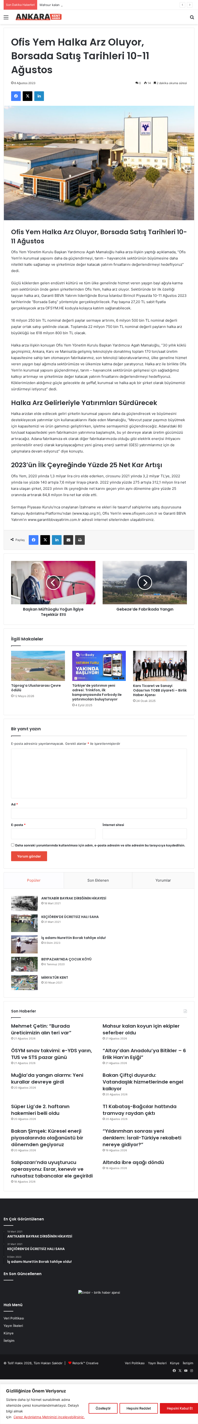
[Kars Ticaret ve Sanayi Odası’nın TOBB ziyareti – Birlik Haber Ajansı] (160, 666)
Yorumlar (163, 880)
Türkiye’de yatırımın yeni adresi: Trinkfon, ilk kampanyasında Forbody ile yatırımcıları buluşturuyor (97, 692)
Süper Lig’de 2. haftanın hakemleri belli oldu (40, 1110)
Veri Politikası (14, 1318)
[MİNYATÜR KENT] (24, 982)
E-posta (18, 825)
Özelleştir (103, 1408)
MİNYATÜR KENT (54, 977)
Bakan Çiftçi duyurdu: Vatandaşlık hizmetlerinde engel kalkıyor (143, 1082)
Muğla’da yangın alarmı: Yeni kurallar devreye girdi (47, 1078)
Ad (14, 804)
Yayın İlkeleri (13, 1326)
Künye (9, 1333)
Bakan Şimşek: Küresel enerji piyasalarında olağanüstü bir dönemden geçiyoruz (47, 1138)
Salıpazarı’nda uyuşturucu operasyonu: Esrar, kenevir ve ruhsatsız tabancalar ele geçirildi (52, 1169)
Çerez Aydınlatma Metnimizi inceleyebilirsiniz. (49, 1417)
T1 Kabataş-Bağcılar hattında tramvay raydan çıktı (140, 1110)
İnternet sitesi (113, 825)
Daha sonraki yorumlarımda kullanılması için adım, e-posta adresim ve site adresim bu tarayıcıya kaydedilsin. (100, 845)
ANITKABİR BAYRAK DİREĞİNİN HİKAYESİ (73, 898)
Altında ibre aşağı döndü (133, 1162)
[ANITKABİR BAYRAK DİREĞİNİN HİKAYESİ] (24, 903)
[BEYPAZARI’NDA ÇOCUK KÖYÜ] (24, 964)
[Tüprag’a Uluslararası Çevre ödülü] (38, 666)
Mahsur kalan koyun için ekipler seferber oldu (74, 5)
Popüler (34, 880)
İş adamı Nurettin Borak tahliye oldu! (73, 937)
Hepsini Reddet (139, 1408)
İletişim (9, 1341)
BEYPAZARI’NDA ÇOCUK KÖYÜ (66, 959)
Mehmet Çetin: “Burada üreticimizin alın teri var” (41, 1029)
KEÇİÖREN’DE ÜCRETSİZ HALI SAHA (70, 916)
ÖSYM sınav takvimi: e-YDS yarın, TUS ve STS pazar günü (51, 1054)
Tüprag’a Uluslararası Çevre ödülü (36, 687)
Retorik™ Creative (85, 1363)
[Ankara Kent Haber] (39, 17)
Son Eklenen (98, 880)
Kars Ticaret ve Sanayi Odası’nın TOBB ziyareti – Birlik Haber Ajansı (160, 690)
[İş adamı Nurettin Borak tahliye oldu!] (24, 944)
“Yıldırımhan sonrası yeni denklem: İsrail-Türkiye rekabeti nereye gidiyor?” (142, 1138)
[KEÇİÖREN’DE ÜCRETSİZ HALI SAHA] (24, 923)
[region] (99, 1404)
